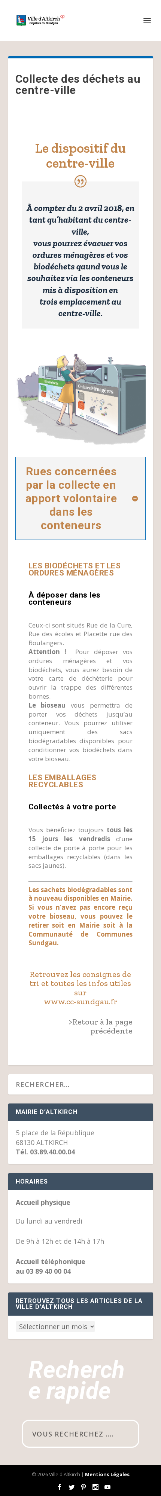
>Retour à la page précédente (101, 1026)
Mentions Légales (107, 1474)
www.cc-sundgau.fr (80, 1001)
